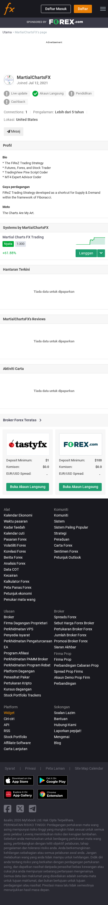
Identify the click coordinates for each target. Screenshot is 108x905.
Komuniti (61, 515)
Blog (57, 743)
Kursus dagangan (18, 689)
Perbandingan (65, 683)
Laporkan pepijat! (67, 731)
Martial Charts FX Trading (23, 237)
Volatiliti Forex (15, 545)
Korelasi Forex (15, 551)
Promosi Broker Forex (71, 641)
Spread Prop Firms (68, 671)
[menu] (103, 9)
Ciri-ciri (9, 719)
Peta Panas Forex (17, 587)
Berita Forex (13, 557)
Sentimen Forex (66, 551)
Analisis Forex (14, 563)
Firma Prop (62, 659)
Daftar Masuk (56, 9)
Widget (9, 713)
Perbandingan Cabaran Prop (76, 665)
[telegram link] (32, 808)
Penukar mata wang (19, 599)
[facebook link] (7, 808)
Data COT (11, 569)
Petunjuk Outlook (67, 557)
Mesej (15, 131)
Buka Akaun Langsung (27, 487)
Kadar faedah (14, 527)
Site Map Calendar (89, 768)
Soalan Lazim (64, 713)
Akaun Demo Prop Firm (72, 677)
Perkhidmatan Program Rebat (27, 665)
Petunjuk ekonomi (18, 593)
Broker (9, 617)
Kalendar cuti (14, 533)
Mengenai (61, 737)
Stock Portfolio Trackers (22, 695)
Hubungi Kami (65, 725)
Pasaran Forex (15, 539)
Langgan (86, 253)
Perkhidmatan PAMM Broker (26, 659)
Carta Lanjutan (15, 749)
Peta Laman (55, 768)
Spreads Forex (65, 617)
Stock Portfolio (15, 737)
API (6, 725)
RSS (7, 731)
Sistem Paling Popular (71, 527)
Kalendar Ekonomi (18, 515)
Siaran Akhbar (65, 647)
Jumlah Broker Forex (70, 635)
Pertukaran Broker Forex (73, 629)
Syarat (10, 768)
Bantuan (61, 719)
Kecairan (11, 575)
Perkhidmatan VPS (18, 629)
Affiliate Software (17, 743)
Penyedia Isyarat (17, 635)
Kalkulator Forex (16, 581)
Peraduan (61, 539)
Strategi (60, 533)
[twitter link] (20, 808)
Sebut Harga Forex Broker (74, 623)
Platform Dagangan (19, 671)
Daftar (83, 9)
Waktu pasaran (16, 521)
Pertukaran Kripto (18, 683)
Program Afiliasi (16, 653)
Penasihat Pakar (17, 677)
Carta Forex (63, 545)
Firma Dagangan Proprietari (25, 623)
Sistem (59, 521)
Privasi (30, 768)
